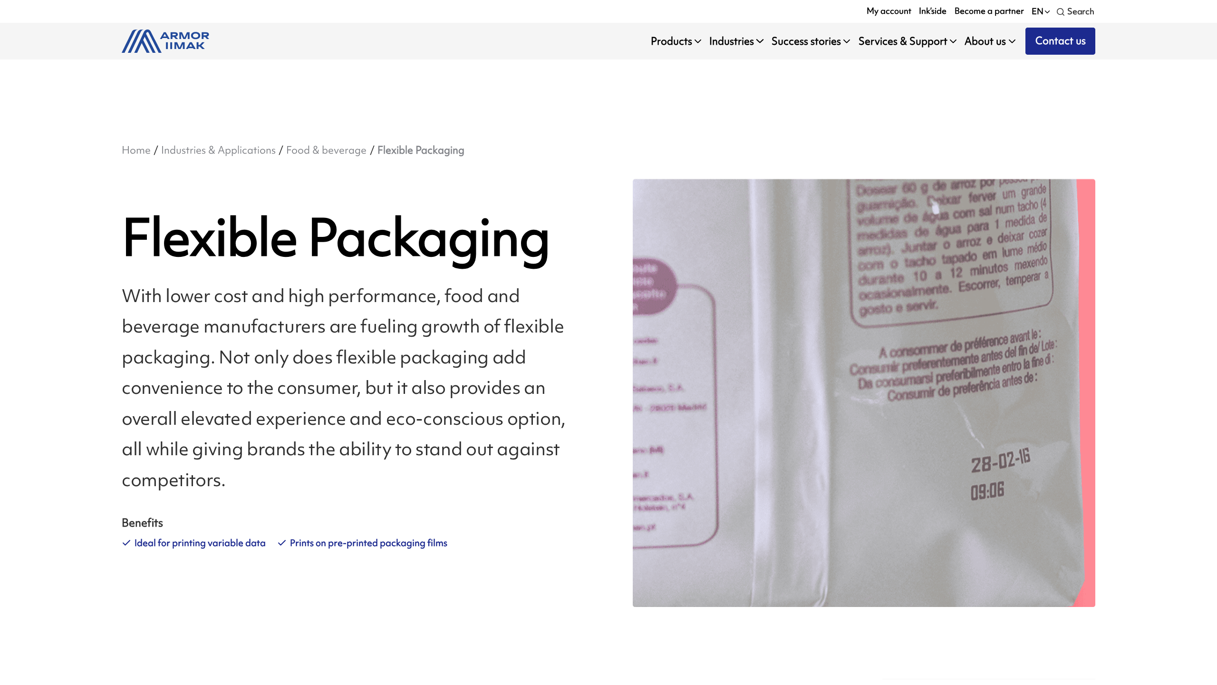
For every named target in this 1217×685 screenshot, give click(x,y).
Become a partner (989, 11)
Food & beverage (326, 150)
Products (671, 41)
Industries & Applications (218, 150)
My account (889, 11)
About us (985, 41)
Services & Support (903, 41)
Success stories (806, 41)
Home (136, 150)
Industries (731, 41)
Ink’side (933, 11)
